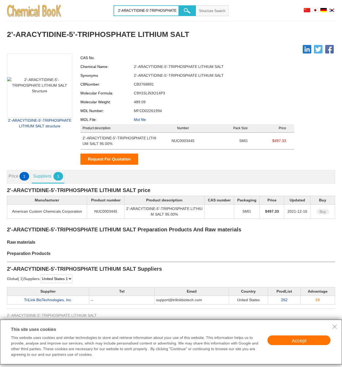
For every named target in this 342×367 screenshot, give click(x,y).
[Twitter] (318, 49)
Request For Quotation (109, 159)
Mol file (140, 119)
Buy (323, 211)
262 (284, 300)
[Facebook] (329, 49)
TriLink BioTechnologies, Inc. (48, 300)
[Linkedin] (307, 49)
